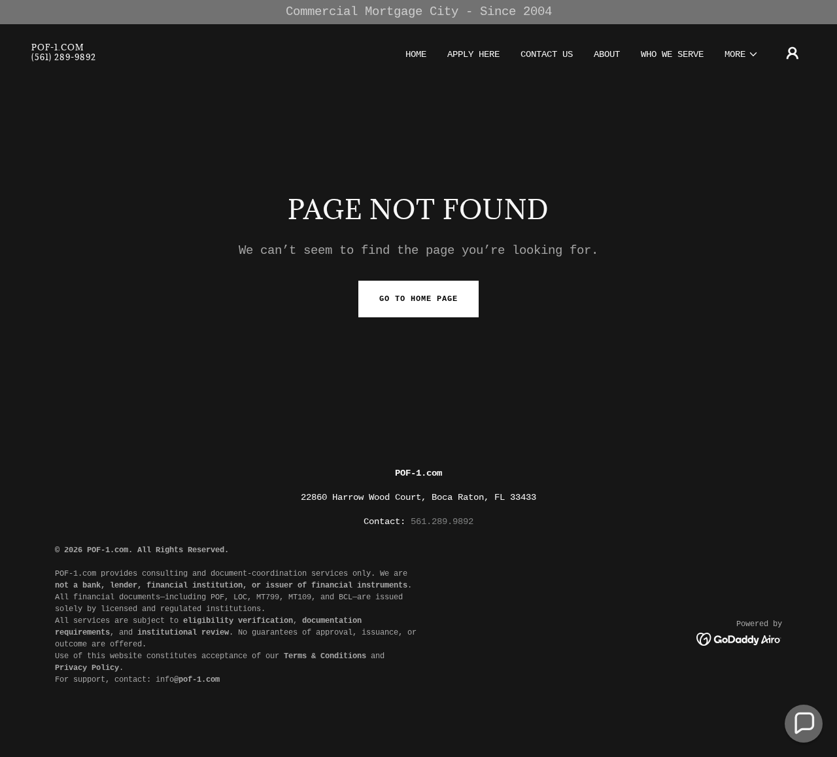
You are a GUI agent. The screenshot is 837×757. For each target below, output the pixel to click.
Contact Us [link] (547, 54)
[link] (63, 57)
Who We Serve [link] (672, 54)
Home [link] (415, 54)
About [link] (607, 54)
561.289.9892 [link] (442, 521)
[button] (742, 54)
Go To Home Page (418, 299)
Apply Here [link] (473, 54)
